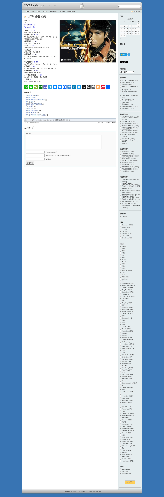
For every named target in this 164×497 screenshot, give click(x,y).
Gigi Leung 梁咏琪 (127, 359)
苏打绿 (124, 422)
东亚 (123, 281)
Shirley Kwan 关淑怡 (128, 415)
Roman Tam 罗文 (127, 409)
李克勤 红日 (125, 121)
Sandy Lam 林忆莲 (127, 311)
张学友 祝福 (125, 164)
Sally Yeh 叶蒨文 (127, 420)
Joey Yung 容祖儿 (127, 303)
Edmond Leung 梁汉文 (128, 446)
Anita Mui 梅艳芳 (127, 376)
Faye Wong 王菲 (127, 370)
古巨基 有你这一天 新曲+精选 (35, 100)
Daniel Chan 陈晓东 (127, 387)
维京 (123, 435)
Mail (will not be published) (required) (58, 155)
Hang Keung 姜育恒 (128, 461)
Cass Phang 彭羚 (127, 443)
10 (124, 28)
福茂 (123, 274)
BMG (123, 268)
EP (123, 229)
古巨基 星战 (29, 102)
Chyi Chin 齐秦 (126, 459)
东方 (123, 448)
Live (123, 231)
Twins (123, 324)
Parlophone (125, 381)
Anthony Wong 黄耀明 (128, 428)
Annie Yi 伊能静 (126, 450)
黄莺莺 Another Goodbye (129, 91)
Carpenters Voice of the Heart (130, 179)
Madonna (124, 279)
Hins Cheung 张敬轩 (128, 344)
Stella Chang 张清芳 (128, 437)
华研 (123, 300)
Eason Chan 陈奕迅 (128, 292)
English (124, 227)
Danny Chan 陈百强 (128, 413)
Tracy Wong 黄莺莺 (128, 374)
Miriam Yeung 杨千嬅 (128, 348)
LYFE (123, 352)
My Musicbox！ (126, 469)
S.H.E (123, 404)
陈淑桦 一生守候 (127, 160)
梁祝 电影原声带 (127, 201)
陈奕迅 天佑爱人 (127, 130)
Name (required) (51, 152)
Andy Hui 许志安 (127, 294)
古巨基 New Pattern (32, 110)
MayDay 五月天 (126, 361)
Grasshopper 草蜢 (127, 339)
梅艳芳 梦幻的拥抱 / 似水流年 (130, 117)
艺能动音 (124, 452)
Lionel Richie (125, 398)
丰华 (123, 320)
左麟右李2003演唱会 (128, 195)
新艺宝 (124, 261)
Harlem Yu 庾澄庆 (127, 426)
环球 (123, 253)
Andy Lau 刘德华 (127, 290)
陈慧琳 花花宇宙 (127, 132)
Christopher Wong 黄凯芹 (129, 383)
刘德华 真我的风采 (127, 126)
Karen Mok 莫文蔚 (127, 400)
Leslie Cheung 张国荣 (128, 296)
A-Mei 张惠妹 (126, 456)
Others (124, 236)
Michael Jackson (127, 394)
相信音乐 (124, 335)
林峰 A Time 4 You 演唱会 (108, 122)
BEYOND (125, 305)
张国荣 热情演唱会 (127, 184)
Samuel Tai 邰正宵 (127, 439)
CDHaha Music (33, 5)
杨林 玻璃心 (125, 104)
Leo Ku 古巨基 (54, 120)
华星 (123, 266)
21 (136, 31)
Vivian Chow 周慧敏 (128, 391)
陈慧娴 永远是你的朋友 (129, 134)
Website (48, 159)
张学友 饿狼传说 (127, 123)
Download (53, 11)
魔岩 (123, 389)
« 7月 (121, 38)
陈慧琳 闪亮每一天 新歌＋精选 (131, 205)
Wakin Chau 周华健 (127, 331)
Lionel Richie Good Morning (130, 95)
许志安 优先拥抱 (127, 128)
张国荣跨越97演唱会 (128, 197)
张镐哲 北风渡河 (127, 84)
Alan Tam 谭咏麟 (127, 270)
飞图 (123, 411)
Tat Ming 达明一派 (127, 424)
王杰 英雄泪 (125, 171)
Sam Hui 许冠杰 (126, 363)
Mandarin (40, 120)
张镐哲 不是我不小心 (128, 106)
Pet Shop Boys (126, 342)
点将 (123, 350)
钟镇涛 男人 (125, 151)
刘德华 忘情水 (126, 158)
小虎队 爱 (125, 154)
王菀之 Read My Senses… (130, 141)
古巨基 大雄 (29, 108)
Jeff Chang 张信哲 (127, 378)
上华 (123, 316)
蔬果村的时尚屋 (126, 473)
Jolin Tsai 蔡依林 (127, 402)
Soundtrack (125, 238)
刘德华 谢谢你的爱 (127, 156)
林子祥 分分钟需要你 (128, 80)
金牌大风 (124, 333)
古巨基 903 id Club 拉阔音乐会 (36, 115)
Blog (38, 11)
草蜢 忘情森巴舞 (127, 169)
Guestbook (71, 11)
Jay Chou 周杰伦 (127, 417)
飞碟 (123, 264)
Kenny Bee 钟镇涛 (127, 396)
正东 (123, 272)
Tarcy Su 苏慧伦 (127, 433)
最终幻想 (62, 120)
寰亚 (123, 385)
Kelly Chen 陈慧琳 (127, 307)
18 (127, 31)
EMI (48, 120)
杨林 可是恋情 (126, 82)
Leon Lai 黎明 (126, 298)
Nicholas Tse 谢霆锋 (128, 430)
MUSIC (45, 11)
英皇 (123, 257)
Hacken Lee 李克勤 (127, 287)
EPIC (123, 372)
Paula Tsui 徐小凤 (127, 454)
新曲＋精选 (125, 277)
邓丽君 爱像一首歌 (127, 167)
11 (127, 28)
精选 (123, 322)
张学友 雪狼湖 (126, 203)
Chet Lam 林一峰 (127, 318)
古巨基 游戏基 (30, 97)
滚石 (123, 251)
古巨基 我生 (29, 106)
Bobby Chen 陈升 (127, 357)
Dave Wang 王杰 (127, 346)
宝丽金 (124, 246)
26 (130, 33)
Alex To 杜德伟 (126, 329)
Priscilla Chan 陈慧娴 (128, 355)
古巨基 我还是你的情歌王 (34, 104)
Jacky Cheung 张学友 (128, 285)
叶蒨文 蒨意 (125, 139)
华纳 (123, 248)
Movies (62, 11)
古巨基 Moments (31, 113)
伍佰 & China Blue (127, 407)
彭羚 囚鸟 (125, 162)
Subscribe (136, 11)
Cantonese (125, 225)
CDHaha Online (29, 11)
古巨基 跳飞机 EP (31, 95)
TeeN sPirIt (125, 471)
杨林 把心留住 (126, 108)
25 (127, 33)
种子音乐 (124, 365)
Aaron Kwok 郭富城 (127, 309)
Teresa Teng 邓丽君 (128, 441)
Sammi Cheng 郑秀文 (128, 283)
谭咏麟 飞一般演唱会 (128, 199)
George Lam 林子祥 (128, 313)
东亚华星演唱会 (34, 122)
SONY (124, 259)
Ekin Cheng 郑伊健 (127, 368)
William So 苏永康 (127, 337)
